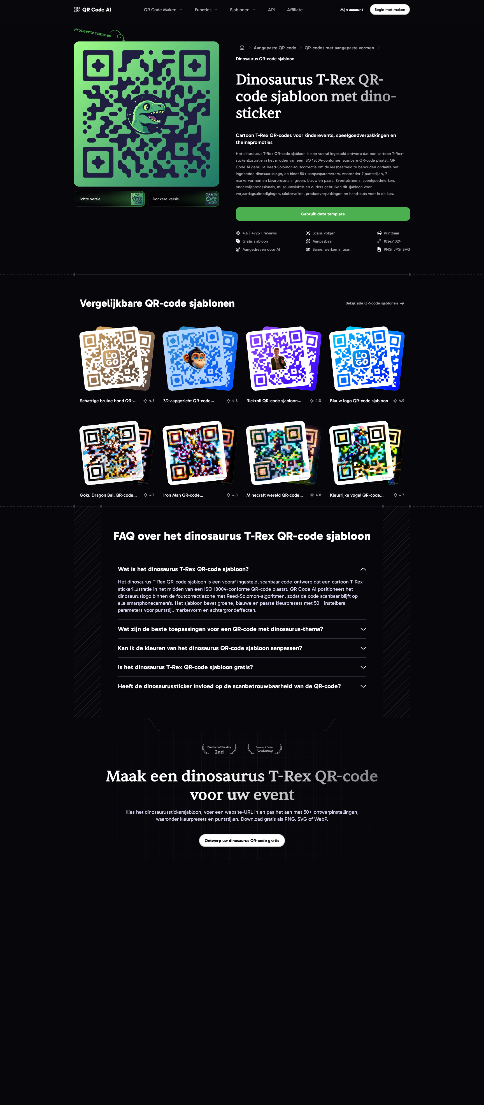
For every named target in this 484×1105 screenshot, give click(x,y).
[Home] (242, 47)
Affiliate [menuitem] (295, 9)
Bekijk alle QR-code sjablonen (372, 303)
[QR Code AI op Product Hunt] (219, 749)
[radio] (109, 199)
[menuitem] (163, 9)
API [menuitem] (271, 9)
